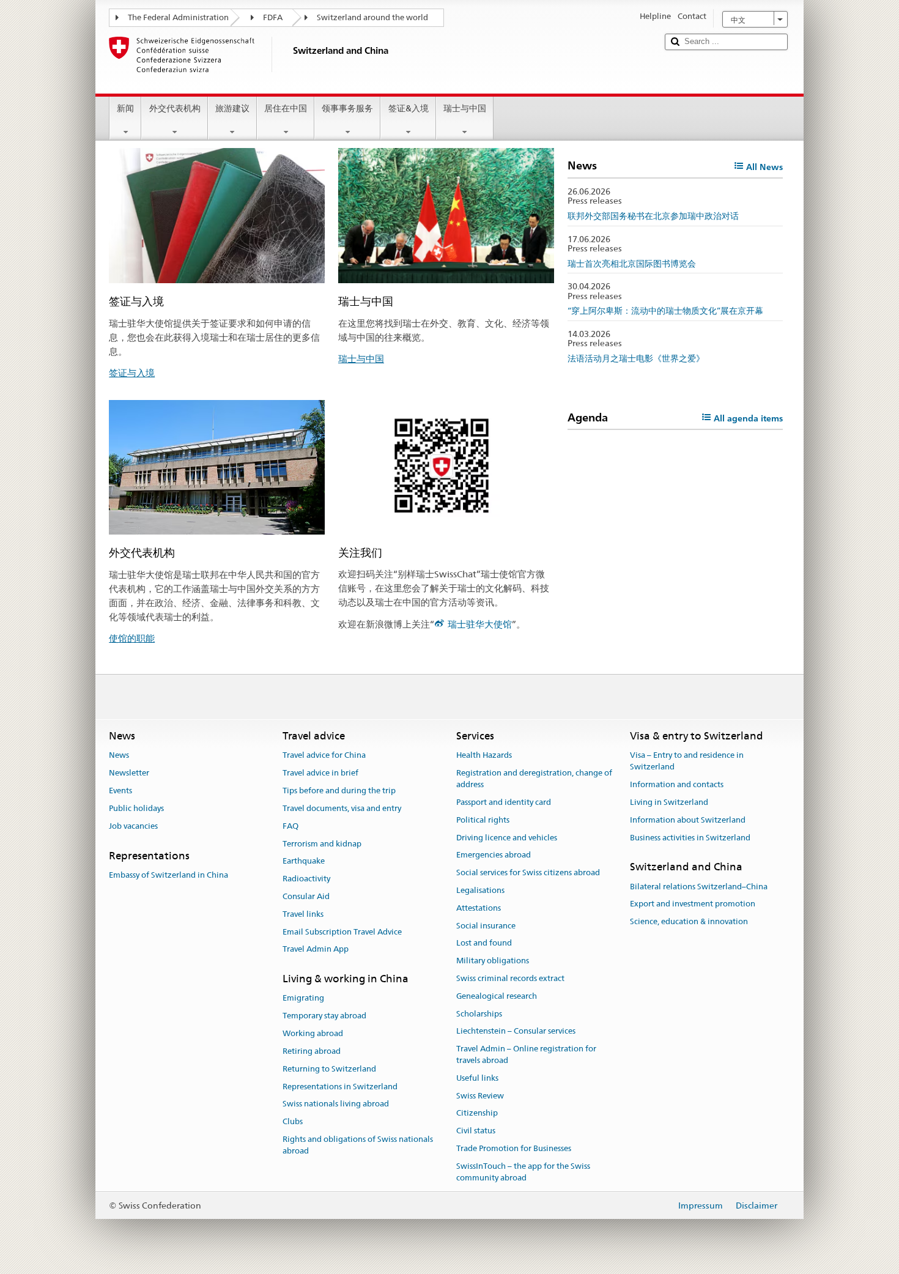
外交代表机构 (175, 108)
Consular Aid (306, 896)
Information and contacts (676, 784)
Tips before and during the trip (339, 790)
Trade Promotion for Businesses (513, 1148)
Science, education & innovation (689, 921)
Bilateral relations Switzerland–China (699, 886)
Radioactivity (306, 878)
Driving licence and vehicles (506, 837)
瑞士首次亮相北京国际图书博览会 (632, 264)
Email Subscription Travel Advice (342, 931)
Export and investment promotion (692, 904)
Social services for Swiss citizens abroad (528, 872)
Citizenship (477, 1113)
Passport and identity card (503, 802)
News (119, 755)
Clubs (293, 1121)
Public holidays (136, 808)
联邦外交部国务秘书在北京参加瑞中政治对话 (653, 216)
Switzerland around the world (372, 17)
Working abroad (313, 1033)
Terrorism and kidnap (322, 843)
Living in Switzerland (669, 802)
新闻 (125, 108)
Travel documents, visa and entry (342, 808)
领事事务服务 (347, 108)
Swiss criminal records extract (510, 978)
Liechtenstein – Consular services (515, 1031)
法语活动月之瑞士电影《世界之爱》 (636, 358)
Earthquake (304, 861)
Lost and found (484, 943)
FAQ (290, 826)
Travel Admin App (316, 949)
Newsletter (129, 773)
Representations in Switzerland (340, 1086)
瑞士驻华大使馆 (480, 624)
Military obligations (492, 960)
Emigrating (303, 998)
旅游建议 (232, 108)
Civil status (475, 1131)
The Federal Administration (178, 17)
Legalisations (480, 890)
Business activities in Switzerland (690, 837)
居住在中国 (285, 108)
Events (120, 790)
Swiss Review (480, 1095)
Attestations (478, 908)
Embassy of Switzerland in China (168, 875)
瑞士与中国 (464, 108)
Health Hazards (484, 755)
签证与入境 (132, 373)
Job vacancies (133, 826)
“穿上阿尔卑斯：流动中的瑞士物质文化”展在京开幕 (665, 311)
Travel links (303, 914)
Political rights (482, 819)
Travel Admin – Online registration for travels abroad (526, 1055)
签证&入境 (408, 108)
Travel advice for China (324, 755)
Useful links (477, 1078)
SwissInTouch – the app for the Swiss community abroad (523, 1171)
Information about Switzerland (687, 819)
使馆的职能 (132, 638)
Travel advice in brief (320, 773)
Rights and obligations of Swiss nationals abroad (358, 1145)
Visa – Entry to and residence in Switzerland (687, 761)
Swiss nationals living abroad (336, 1104)
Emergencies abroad (493, 855)
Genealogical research (496, 996)
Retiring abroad (312, 1051)
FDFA (273, 17)
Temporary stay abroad (324, 1016)
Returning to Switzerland (329, 1068)
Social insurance (486, 925)
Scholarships (479, 1013)
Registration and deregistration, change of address (534, 779)
